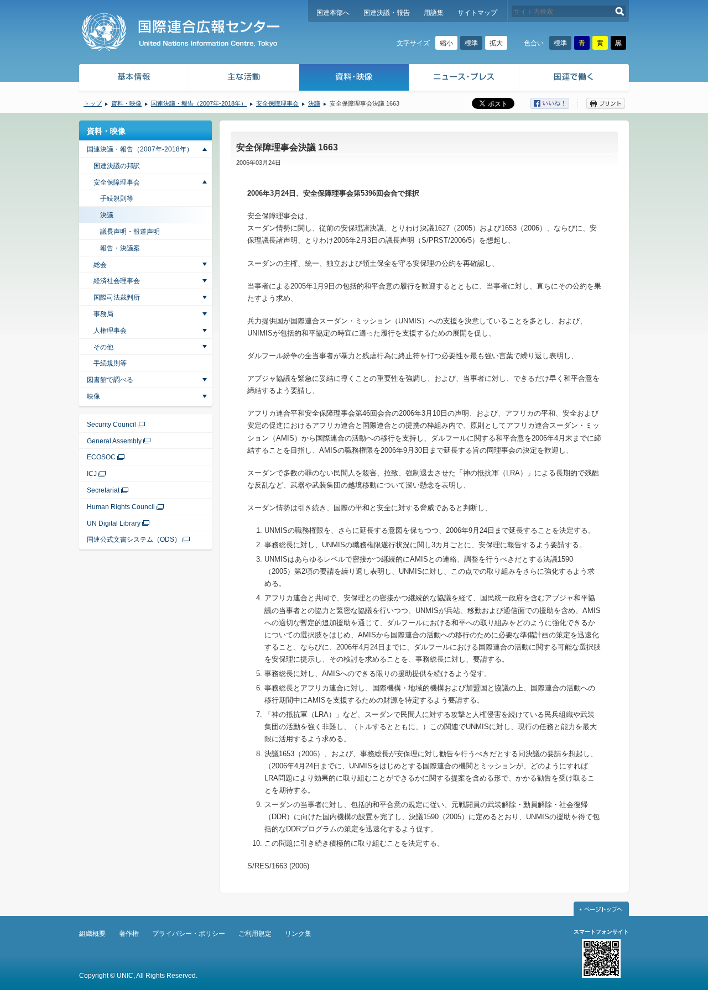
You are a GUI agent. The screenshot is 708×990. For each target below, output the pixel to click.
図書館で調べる (110, 380)
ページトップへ (601, 909)
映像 (93, 396)
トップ (93, 103)
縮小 (446, 43)
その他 (103, 347)
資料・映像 (354, 79)
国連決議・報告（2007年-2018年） (199, 103)
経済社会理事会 (116, 281)
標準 (471, 43)
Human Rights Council (121, 507)
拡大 (496, 43)
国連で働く (575, 79)
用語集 (434, 13)
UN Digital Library (113, 523)
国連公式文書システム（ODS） (134, 539)
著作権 (129, 933)
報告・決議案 (120, 248)
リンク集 (298, 933)
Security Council (111, 424)
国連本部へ (333, 13)
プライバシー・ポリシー (188, 933)
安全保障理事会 (277, 103)
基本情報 (133, 79)
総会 (100, 265)
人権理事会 (110, 330)
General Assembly (114, 441)
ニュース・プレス (464, 79)
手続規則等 (116, 198)
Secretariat (103, 490)
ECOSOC (101, 457)
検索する (620, 11)
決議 (314, 103)
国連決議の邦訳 (116, 166)
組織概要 (92, 933)
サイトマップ (477, 13)
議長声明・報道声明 (130, 231)
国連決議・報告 (386, 13)
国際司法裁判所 (116, 297)
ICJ (92, 474)
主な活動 (244, 79)
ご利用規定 (255, 933)
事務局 (103, 314)
